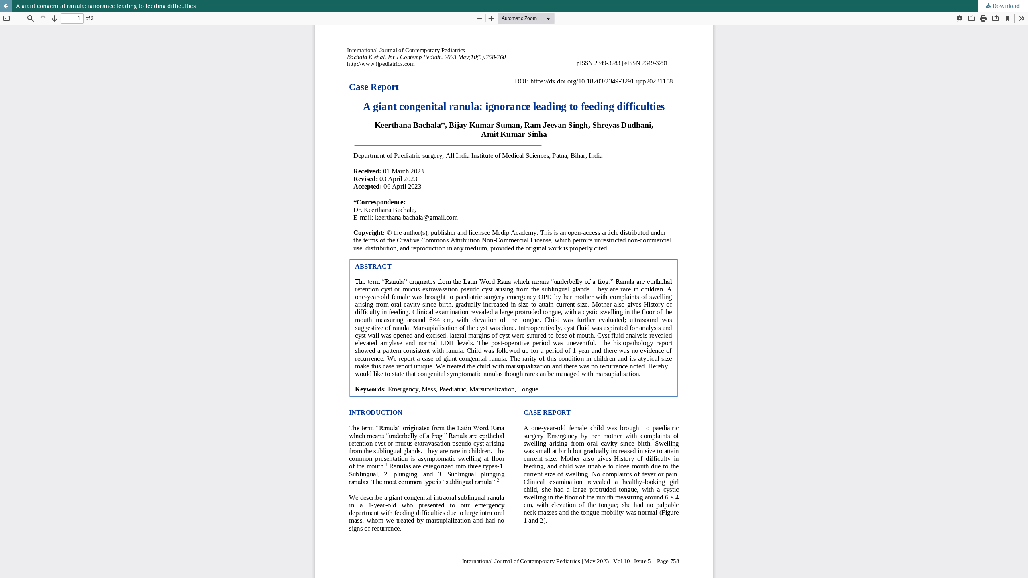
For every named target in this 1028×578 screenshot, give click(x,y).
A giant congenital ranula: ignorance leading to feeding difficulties (106, 6)
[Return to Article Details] (6, 6)
